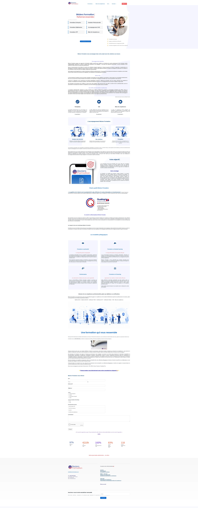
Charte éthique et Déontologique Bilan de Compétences (110, 480)
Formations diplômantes (76, 27)
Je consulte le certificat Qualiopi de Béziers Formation (95, 214)
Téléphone (70, 388)
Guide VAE (102, 478)
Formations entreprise (75, 22)
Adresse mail (70, 383)
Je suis (69, 392)
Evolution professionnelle (94, 22)
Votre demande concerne (72, 404)
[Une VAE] (86, 410)
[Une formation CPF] (86, 406)
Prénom (69, 381)
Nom (69, 378)
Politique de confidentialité (105, 474)
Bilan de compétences (93, 32)
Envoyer (70, 429)
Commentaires (71, 414)
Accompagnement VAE (94, 27)
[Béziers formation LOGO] (73, 2)
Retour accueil (103, 484)
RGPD (101, 473)
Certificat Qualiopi (72, 19)
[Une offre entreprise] (86, 408)
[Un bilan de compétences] (86, 412)
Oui (70, 401)
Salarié (70, 395)
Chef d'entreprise (72, 393)
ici (117, 370)
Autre (70, 397)
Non (70, 402)
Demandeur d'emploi (73, 396)
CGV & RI (105, 473)
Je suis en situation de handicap (73, 399)
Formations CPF (74, 32)
